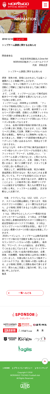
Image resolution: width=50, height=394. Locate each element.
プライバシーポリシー (23, 368)
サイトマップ (42, 368)
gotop (45, 361)
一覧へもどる (25, 293)
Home (7, 368)
